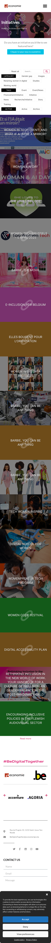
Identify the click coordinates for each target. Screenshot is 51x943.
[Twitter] (14, 849)
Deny (25, 927)
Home (4, 28)
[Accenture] (16, 798)
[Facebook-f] (20, 849)
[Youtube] (37, 849)
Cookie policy (19, 940)
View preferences (25, 934)
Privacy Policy (31, 940)
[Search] (47, 71)
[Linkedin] (25, 849)
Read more (25, 738)
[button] (47, 894)
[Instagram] (31, 849)
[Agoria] (35, 798)
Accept (25, 919)
